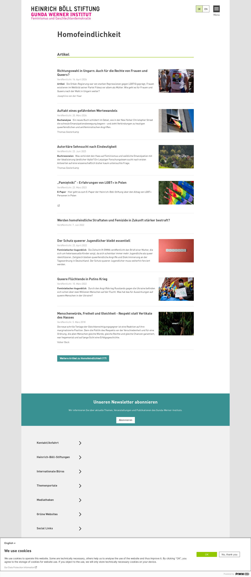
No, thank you (229, 554)
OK (206, 554)
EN (205, 9)
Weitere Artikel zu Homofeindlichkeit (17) (83, 358)
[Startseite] (65, 12)
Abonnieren (125, 420)
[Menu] (216, 8)
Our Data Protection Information (19, 567)
